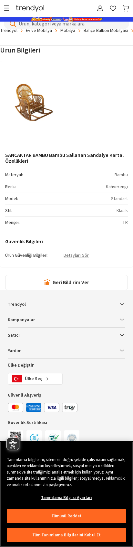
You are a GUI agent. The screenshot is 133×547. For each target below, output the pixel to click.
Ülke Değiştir (21, 365)
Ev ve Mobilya (39, 30)
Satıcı (14, 335)
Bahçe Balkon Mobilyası (106, 30)
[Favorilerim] (113, 9)
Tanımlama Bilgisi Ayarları (66, 498)
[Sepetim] (126, 9)
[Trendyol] (30, 9)
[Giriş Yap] (100, 9)
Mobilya (67, 30)
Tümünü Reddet (66, 516)
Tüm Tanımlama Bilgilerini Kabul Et (66, 535)
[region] (66, 494)
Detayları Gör (76, 256)
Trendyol (8, 30)
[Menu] (8, 9)
